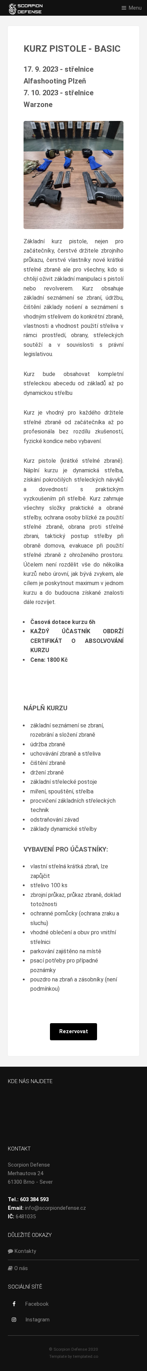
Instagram (37, 1319)
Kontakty (24, 1251)
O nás (20, 1268)
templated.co (85, 1356)
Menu (135, 8)
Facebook (37, 1304)
